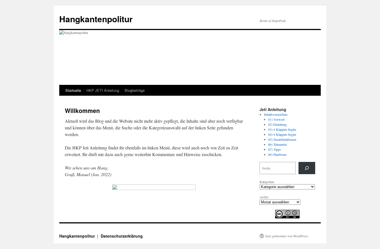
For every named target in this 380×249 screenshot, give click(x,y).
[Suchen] (306, 168)
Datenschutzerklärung (122, 236)
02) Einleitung (277, 124)
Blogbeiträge (135, 90)
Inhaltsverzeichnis (276, 114)
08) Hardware (277, 154)
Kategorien (267, 181)
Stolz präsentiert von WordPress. (287, 236)
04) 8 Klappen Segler (282, 134)
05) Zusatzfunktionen (282, 139)
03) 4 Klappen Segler (282, 129)
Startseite (73, 90)
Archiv (264, 197)
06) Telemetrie (277, 144)
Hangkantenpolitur (96, 19)
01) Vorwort (276, 119)
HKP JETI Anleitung (103, 90)
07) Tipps (274, 149)
